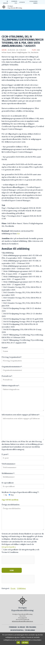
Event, (13, 588)
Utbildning (21, 588)
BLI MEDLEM (21, 627)
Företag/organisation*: (12, 357)
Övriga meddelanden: (11, 504)
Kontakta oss (14, 2)
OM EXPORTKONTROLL (17, 630)
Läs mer (25, 642)
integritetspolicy (9, 547)
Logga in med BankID (33, 2)
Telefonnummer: (9, 464)
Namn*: (5, 347)
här (18, 233)
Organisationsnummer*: (12, 366)
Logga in (22, 2)
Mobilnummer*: (8, 473)
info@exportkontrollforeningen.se (22, 621)
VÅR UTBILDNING (31, 627)
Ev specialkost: (8, 483)
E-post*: (5, 454)
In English (5, 2)
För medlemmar (30, 630)
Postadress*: (7, 376)
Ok (18, 642)
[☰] (41, 7)
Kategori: (6, 588)
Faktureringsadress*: (10, 385)
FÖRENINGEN (13, 627)
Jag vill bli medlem (10, 500)
